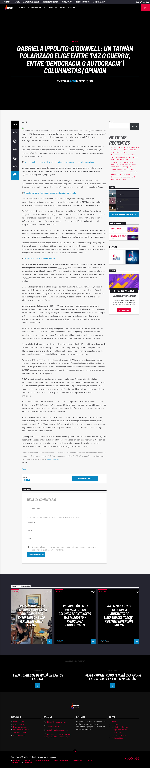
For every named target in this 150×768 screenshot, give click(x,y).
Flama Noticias (18, 721)
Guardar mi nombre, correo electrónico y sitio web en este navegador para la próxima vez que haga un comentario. (64, 547)
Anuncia (17, 2)
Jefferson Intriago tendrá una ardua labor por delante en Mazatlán (113, 677)
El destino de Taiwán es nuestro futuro (39, 258)
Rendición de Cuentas (31, 2)
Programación (36, 8)
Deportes (61, 8)
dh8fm (72, 81)
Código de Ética (100, 2)
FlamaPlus (15, 640)
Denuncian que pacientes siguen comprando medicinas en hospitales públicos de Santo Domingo (124, 171)
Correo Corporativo (83, 2)
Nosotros (7, 2)
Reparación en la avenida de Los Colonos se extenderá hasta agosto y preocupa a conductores (124, 157)
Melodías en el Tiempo (119, 236)
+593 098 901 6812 (54, 726)
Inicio (23, 8)
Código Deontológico (50, 2)
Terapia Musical (116, 229)
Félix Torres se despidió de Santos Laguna (38, 677)
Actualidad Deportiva (21, 730)
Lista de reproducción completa (124, 214)
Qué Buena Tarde (19, 732)
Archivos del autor (85, 478)
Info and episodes (124, 310)
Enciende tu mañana (20, 727)
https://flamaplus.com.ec (56, 722)
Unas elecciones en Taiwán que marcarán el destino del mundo (49, 193)
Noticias (49, 8)
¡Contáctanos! (67, 2)
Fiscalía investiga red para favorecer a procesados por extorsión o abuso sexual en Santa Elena (125, 149)
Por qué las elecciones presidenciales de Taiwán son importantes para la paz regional (58, 162)
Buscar (111, 122)
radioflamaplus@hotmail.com (58, 730)
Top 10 (72, 8)
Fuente (24, 469)
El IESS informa (18, 724)
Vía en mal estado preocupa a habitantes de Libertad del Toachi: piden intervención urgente (123, 164)
